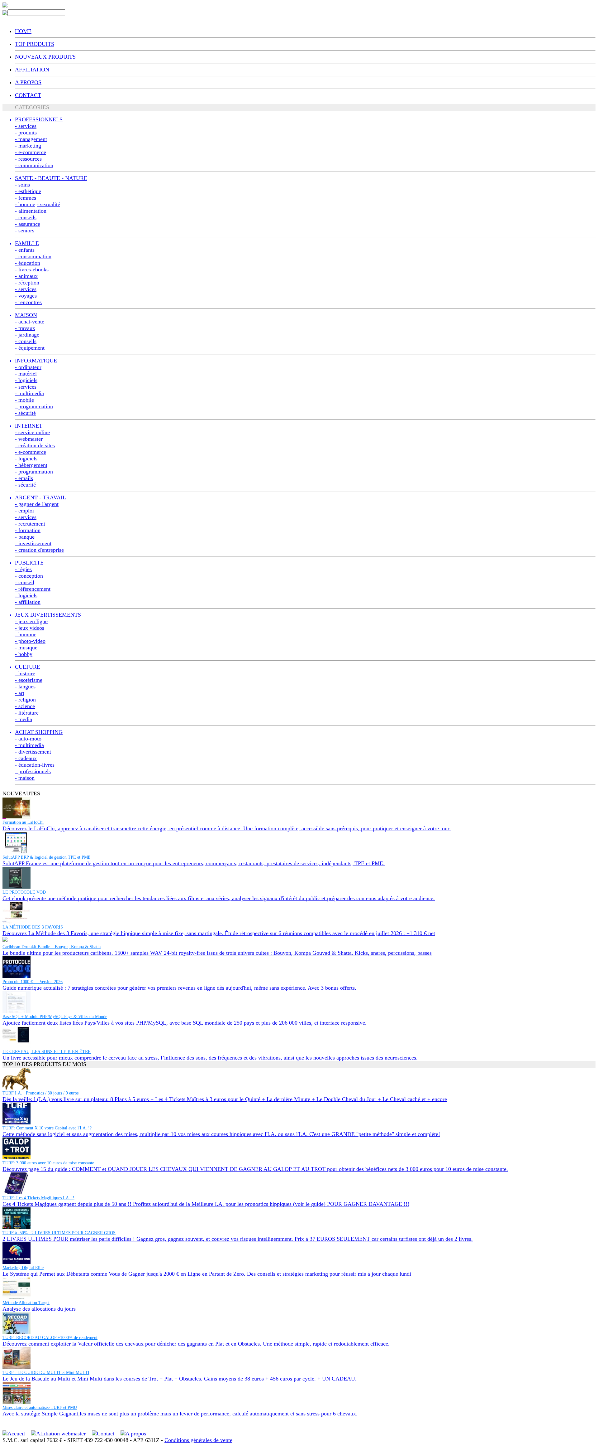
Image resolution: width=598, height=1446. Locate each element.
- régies (23, 569)
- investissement (33, 543)
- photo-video (30, 641)
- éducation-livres (35, 765)
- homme (25, 204)
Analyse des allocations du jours (39, 1309)
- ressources (28, 159)
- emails (24, 478)
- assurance (27, 224)
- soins (22, 185)
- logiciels (26, 380)
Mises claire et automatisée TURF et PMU (39, 1407)
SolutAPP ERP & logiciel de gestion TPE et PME (46, 857)
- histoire (25, 673)
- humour (25, 634)
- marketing (28, 146)
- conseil (24, 582)
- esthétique (28, 191)
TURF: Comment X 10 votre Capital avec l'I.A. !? (47, 1128)
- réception (27, 282)
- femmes (25, 198)
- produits (26, 132)
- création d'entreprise (39, 550)
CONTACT (28, 95)
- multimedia (29, 393)
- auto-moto (28, 738)
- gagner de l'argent (37, 504)
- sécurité (25, 413)
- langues (25, 686)
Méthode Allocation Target (26, 1302)
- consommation (33, 256)
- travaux (25, 328)
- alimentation (30, 211)
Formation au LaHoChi (23, 822)
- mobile (24, 400)
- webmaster (29, 439)
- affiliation (27, 602)
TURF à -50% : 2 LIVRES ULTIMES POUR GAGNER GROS (59, 1232)
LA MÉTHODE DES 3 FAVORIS (32, 927)
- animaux (26, 276)
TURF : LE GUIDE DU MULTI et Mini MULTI (45, 1372)
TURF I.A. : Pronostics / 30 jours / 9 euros (40, 1093)
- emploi (24, 510)
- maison (25, 778)
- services (25, 126)
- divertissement (33, 752)
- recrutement (30, 524)
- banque (25, 537)
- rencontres (28, 302)
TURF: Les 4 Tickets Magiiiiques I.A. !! (38, 1198)
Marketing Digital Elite (23, 1267)
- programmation (34, 406)
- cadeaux (26, 758)
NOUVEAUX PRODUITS (45, 57)
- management (31, 139)
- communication (34, 165)
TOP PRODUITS (34, 44)
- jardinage (27, 335)
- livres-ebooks (32, 269)
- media (23, 719)
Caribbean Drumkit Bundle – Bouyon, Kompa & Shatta (51, 946)
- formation (27, 530)
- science (25, 706)
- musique (26, 647)
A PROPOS (28, 82)
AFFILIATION (32, 69)
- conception (29, 576)
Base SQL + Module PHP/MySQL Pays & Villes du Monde (54, 1016)
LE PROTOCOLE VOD (24, 892)
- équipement (30, 348)
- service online (32, 432)
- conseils (25, 217)
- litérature (27, 713)
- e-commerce (30, 152)
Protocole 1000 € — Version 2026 (32, 981)
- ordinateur (28, 367)
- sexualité (48, 204)
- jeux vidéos (29, 628)
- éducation (27, 263)
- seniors (24, 230)
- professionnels (33, 771)
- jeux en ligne (31, 621)
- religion (25, 699)
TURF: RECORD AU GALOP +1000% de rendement (49, 1337)
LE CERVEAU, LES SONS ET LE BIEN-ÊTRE (46, 1051)
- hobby (23, 654)
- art (19, 693)
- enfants (25, 250)
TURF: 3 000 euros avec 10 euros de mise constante (48, 1163)
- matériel (26, 374)
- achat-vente (29, 321)
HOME (23, 31)
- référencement (32, 589)
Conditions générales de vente (198, 1440)
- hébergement (31, 465)
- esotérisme (28, 680)
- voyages (26, 296)
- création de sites (35, 445)
